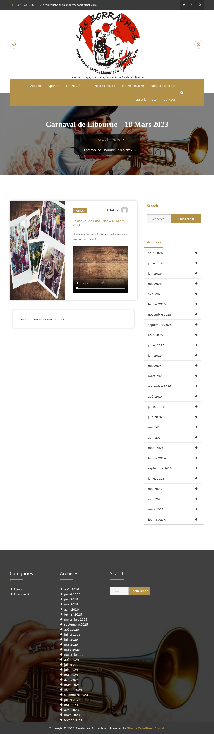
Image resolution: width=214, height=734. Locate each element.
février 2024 (157, 458)
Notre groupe (105, 86)
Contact (169, 99)
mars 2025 (156, 376)
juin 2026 (155, 273)
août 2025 (155, 335)
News (116, 139)
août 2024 (155, 396)
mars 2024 (156, 448)
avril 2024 (155, 437)
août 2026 (155, 253)
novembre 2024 (159, 386)
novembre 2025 (159, 314)
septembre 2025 (160, 325)
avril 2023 (155, 499)
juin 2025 (155, 355)
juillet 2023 (156, 478)
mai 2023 (155, 489)
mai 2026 (155, 284)
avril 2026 (155, 294)
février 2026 (157, 304)
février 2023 (157, 519)
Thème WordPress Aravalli (146, 728)
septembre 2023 (160, 468)
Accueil (35, 86)
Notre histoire (133, 86)
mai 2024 (155, 427)
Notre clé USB (77, 86)
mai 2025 (155, 366)
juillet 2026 (156, 263)
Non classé (21, 594)
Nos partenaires (163, 86)
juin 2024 (155, 417)
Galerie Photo (146, 99)
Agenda (53, 86)
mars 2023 (156, 509)
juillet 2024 (156, 407)
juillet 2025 (156, 345)
